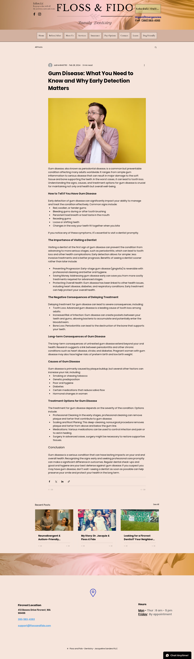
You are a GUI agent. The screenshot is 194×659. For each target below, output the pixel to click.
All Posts (38, 47)
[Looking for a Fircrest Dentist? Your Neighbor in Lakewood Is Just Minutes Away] (140, 520)
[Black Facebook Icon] (34, 14)
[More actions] (144, 65)
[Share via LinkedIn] (62, 481)
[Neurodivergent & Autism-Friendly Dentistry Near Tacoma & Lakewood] (54, 520)
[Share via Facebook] (49, 481)
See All (156, 504)
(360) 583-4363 (150, 20)
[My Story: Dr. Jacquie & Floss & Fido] (97, 520)
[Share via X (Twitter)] (56, 481)
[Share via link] (69, 481)
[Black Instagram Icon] (40, 14)
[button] (155, 47)
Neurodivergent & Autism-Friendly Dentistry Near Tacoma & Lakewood (54, 537)
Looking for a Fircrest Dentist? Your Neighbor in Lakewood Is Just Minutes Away (138, 537)
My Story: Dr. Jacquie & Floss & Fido (95, 537)
